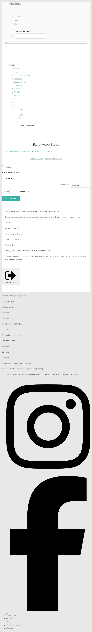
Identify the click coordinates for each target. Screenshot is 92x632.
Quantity (5, 191)
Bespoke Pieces (20, 82)
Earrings (36, 151)
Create (75, 374)
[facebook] (48, 610)
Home (16, 69)
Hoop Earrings (47, 151)
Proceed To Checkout (53, 159)
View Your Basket (36, 159)
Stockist (17, 92)
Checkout (17, 24)
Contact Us (18, 85)
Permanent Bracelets (22, 75)
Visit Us (17, 89)
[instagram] (48, 474)
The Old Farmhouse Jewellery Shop (18, 151)
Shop (16, 72)
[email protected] (20, 296)
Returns (17, 95)
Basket (16, 21)
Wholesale (18, 79)
